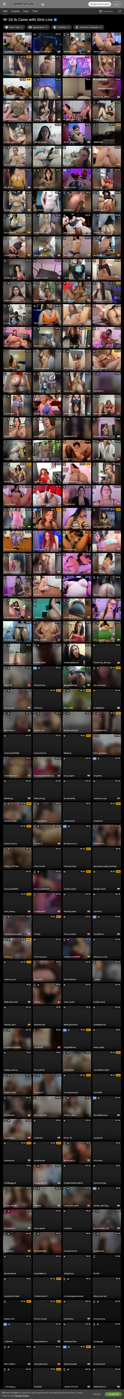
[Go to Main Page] (23, 4)
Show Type (14, 27)
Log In (116, 4)
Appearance (38, 27)
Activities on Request (89, 27)
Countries (62, 27)
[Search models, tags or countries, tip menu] (120, 11)
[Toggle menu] (4, 4)
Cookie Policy (22, 1395)
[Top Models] (43, 4)
